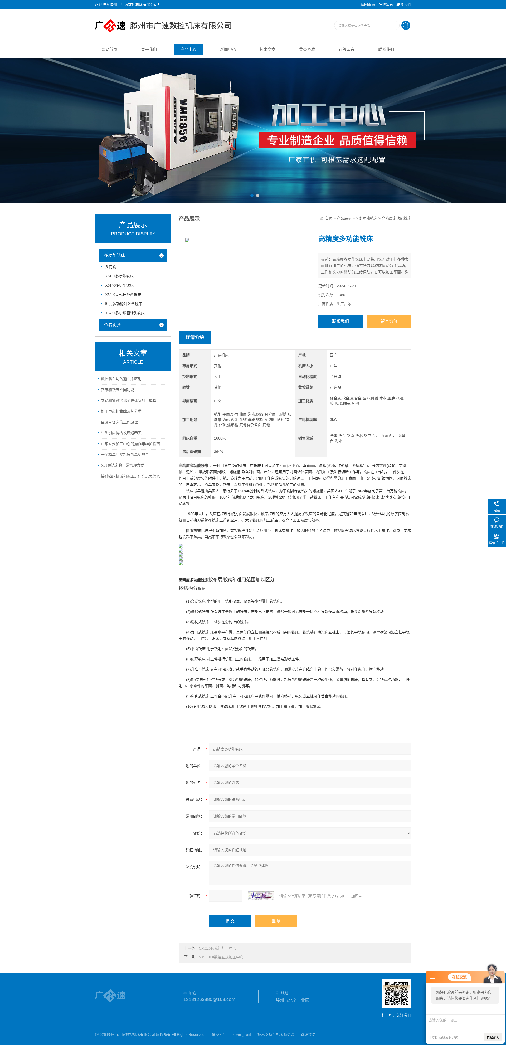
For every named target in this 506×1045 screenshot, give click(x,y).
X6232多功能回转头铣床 (125, 313)
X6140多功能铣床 (119, 285)
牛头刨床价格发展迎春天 (121, 433)
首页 (329, 218)
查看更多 (112, 325)
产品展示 (344, 218)
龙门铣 (110, 267)
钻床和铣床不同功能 (117, 390)
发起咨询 (492, 1037)
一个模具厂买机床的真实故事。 (127, 455)
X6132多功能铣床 (119, 276)
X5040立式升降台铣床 (123, 295)
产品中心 (188, 49)
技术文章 (267, 49)
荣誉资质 (307, 49)
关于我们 (149, 49)
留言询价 (389, 321)
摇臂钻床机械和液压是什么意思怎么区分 (134, 476)
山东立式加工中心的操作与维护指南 (130, 444)
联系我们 (403, 5)
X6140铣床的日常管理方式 (122, 465)
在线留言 (385, 5)
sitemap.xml (242, 1035)
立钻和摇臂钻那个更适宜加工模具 (128, 401)
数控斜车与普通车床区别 (121, 379)
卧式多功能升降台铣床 (123, 304)
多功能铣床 (114, 255)
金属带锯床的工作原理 (119, 422)
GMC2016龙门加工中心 (217, 948)
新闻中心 (228, 49)
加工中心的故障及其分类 (121, 411)
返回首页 (368, 5)
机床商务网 (285, 1035)
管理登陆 (308, 1035)
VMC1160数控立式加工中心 (221, 957)
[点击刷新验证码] (261, 895)
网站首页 (109, 49)
